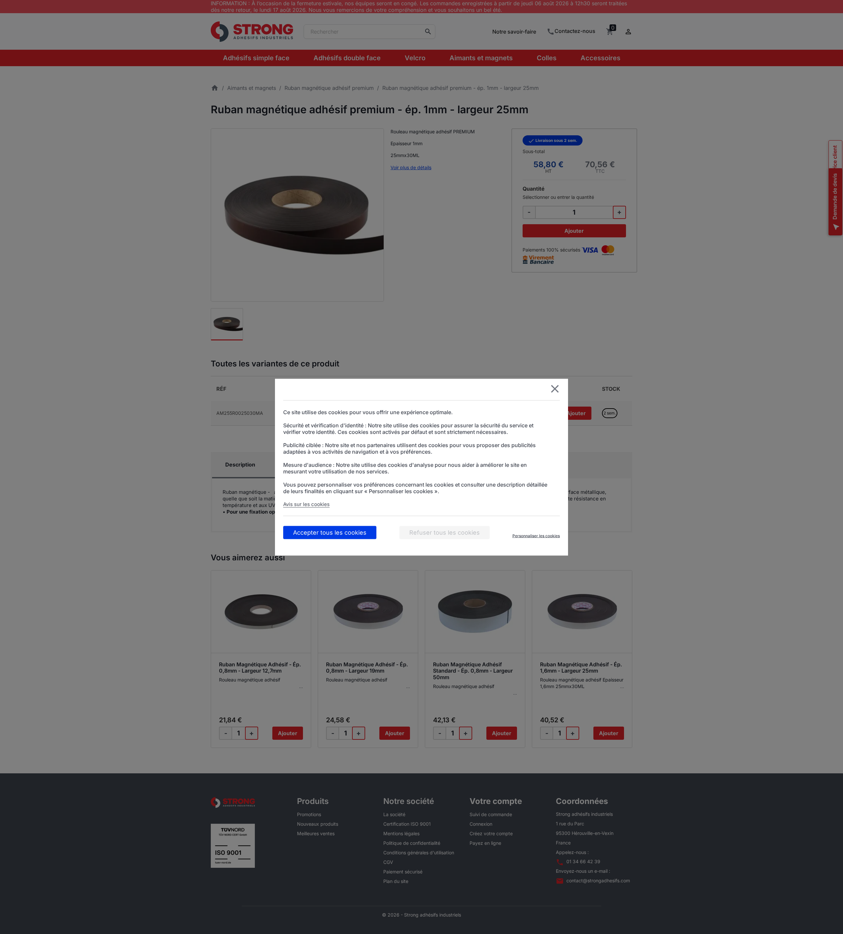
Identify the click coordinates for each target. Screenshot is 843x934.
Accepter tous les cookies (330, 532)
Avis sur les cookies (306, 504)
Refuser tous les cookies (444, 532)
